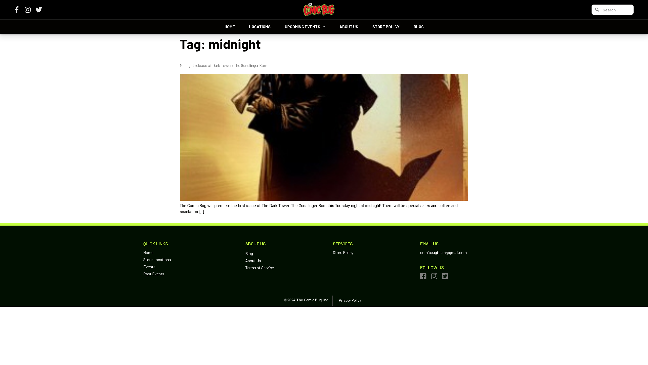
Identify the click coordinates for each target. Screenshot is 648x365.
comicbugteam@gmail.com (443, 252)
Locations (260, 26)
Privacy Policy (350, 300)
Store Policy (385, 26)
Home (230, 26)
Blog (419, 26)
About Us (348, 26)
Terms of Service (259, 267)
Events (149, 266)
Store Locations (157, 259)
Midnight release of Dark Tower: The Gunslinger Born (223, 65)
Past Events (153, 273)
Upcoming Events (302, 26)
